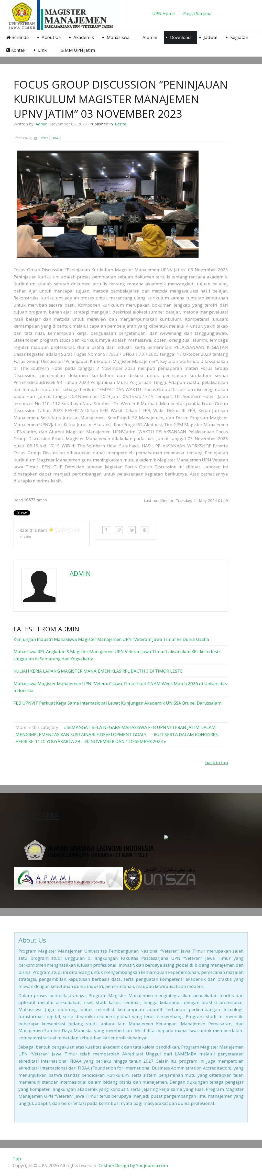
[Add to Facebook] (106, 530)
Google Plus (119, 530)
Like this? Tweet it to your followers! (132, 530)
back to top (216, 762)
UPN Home (163, 13)
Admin (42, 123)
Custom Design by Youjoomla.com (133, 1165)
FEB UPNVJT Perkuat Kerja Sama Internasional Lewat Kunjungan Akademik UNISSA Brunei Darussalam (118, 703)
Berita (120, 123)
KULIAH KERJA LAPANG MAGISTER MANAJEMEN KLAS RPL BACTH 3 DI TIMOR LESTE (98, 671)
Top (17, 1158)
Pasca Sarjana (197, 13)
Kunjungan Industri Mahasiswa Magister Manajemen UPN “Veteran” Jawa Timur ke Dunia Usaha (111, 639)
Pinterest (144, 530)
